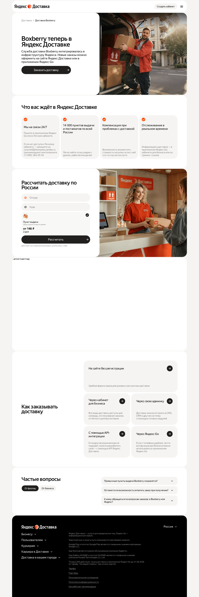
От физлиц (30, 488)
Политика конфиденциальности (84, 582)
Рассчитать (55, 239)
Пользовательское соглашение (83, 577)
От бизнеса (47, 488)
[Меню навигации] (182, 6)
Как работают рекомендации (82, 586)
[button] (139, 481)
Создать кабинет (166, 6)
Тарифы (72, 568)
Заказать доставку (46, 70)
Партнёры (73, 573)
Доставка (26, 20)
